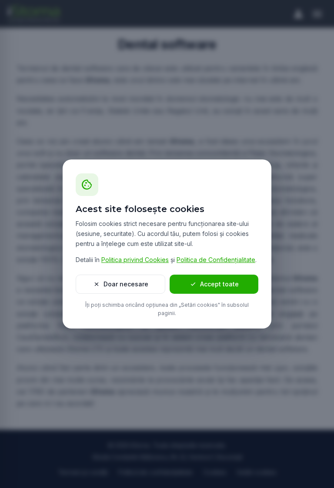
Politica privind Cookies (135, 259)
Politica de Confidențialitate (216, 259)
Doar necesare (120, 284)
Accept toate (214, 284)
